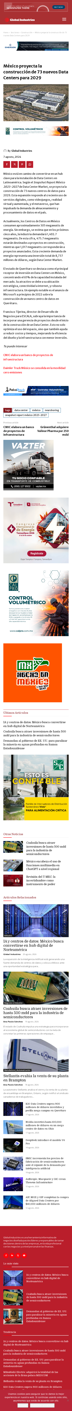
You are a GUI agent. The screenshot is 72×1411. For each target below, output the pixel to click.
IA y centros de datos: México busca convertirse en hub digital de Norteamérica (33, 945)
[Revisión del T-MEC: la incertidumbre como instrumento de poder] (13, 880)
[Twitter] (14, 164)
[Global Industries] (5, 151)
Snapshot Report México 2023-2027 (26, 415)
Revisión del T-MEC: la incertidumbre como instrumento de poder (40, 880)
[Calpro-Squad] (36, 635)
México (36, 410)
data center (21, 410)
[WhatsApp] (29, 164)
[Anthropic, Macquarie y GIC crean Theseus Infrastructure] (13, 1184)
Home (5, 32)
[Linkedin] (12, 1255)
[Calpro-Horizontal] (36, 138)
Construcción (27, 32)
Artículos (8, 935)
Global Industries (21, 150)
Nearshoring (52, 410)
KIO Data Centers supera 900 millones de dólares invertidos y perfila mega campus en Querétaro (46, 1107)
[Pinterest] (22, 164)
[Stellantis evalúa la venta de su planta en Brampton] (36, 1055)
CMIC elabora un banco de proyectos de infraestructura (18, 430)
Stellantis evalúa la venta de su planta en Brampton (32, 1381)
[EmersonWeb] (36, 53)
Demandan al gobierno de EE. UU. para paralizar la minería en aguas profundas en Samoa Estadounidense (35, 744)
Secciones (15, 32)
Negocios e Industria (13, 1003)
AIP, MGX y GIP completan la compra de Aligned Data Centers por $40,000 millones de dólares (47, 1200)
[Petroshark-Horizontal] (36, 398)
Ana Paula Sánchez (13, 1021)
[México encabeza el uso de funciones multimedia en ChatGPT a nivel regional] (13, 865)
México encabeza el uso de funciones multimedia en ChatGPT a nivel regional (43, 865)
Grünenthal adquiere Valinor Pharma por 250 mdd (53, 430)
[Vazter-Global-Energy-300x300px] (28, 489)
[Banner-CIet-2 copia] (36, 562)
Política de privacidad (42, 1405)
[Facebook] (6, 164)
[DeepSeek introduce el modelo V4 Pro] (13, 1145)
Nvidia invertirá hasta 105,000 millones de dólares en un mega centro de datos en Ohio (45, 1125)
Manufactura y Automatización (17, 1070)
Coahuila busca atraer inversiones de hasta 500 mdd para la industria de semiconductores (35, 1013)
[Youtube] (24, 1255)
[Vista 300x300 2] (36, 823)
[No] (67, 1400)
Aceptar (23, 1405)
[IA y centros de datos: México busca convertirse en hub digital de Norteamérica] (36, 920)
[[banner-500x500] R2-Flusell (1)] (32, 701)
